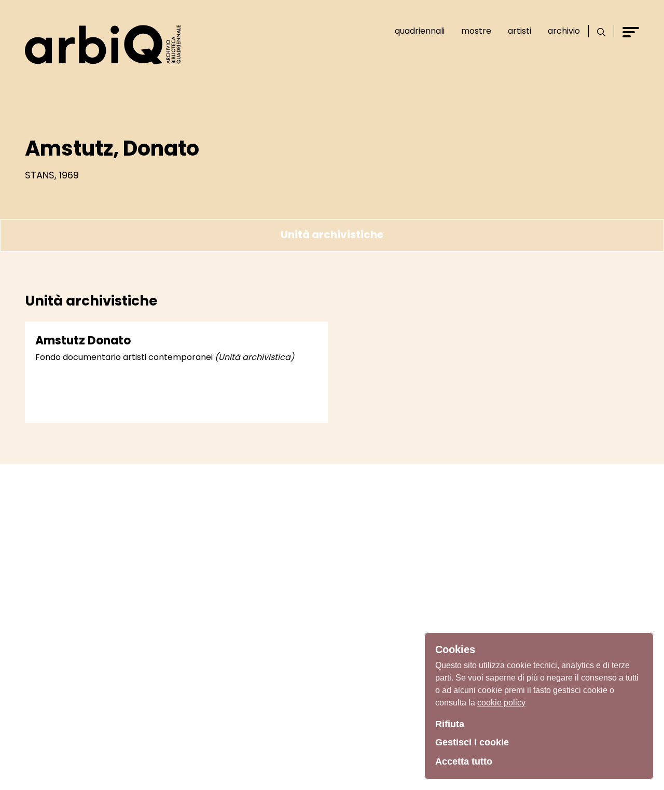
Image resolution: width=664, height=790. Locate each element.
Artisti (519, 31)
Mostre (476, 31)
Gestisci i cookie (472, 742)
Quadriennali (420, 31)
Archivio (564, 31)
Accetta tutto (463, 761)
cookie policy (501, 702)
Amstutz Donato (83, 340)
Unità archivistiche (332, 234)
